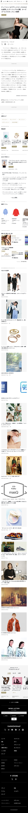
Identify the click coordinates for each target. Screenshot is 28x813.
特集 (7, 1)
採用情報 (3, 762)
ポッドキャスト (17, 747)
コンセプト (16, 791)
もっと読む (14, 197)
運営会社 (3, 768)
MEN (6, 715)
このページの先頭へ (15, 702)
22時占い (24, 1)
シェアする (11, 44)
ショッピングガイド (5, 800)
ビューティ (11, 1)
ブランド (3, 788)
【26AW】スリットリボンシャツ (5, 221)
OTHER (22, 715)
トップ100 (3, 750)
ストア (15, 1)
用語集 (15, 750)
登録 (14, 718)
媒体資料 (3, 765)
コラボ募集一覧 (5, 249)
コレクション (16, 738)
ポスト (15, 741)
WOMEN (14, 715)
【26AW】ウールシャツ (16, 221)
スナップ (3, 753)
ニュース (4, 1)
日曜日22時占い (4, 747)
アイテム (3, 791)
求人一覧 (10, 233)
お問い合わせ (16, 765)
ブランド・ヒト (19, 1)
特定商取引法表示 (17, 803)
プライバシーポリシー (18, 762)
